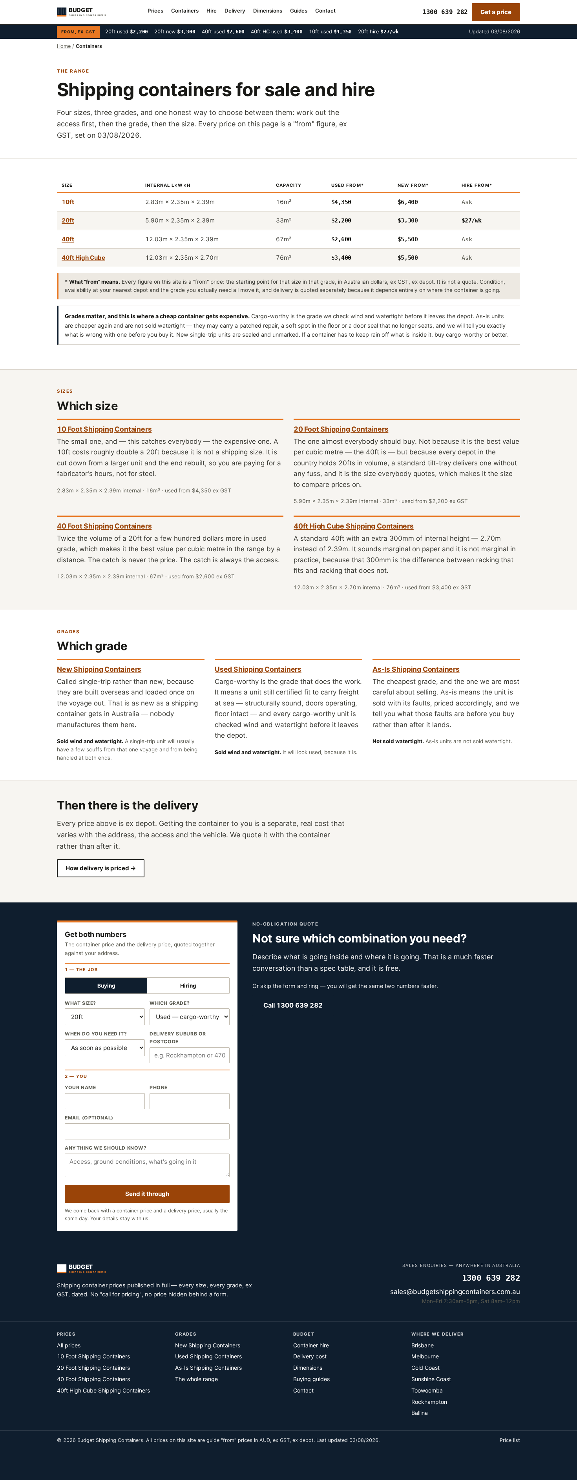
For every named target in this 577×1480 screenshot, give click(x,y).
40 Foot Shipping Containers (104, 526)
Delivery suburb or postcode (178, 1037)
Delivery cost (310, 1356)
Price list (510, 1440)
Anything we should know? (106, 1148)
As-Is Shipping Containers (416, 669)
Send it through (147, 1193)
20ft (68, 220)
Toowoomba (427, 1390)
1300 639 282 (445, 12)
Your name (80, 1087)
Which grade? (170, 1003)
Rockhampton (429, 1401)
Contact (325, 10)
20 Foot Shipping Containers (341, 429)
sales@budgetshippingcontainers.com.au (455, 1292)
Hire (211, 10)
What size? (80, 1003)
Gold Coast (425, 1367)
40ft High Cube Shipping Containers (354, 526)
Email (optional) (89, 1118)
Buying (106, 985)
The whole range (196, 1379)
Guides (298, 10)
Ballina (419, 1412)
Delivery (235, 10)
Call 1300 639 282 (293, 1005)
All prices (68, 1345)
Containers (185, 10)
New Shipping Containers (99, 669)
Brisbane (422, 1345)
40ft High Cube (83, 257)
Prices (155, 10)
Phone (159, 1087)
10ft (68, 202)
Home (64, 46)
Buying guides (311, 1379)
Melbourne (425, 1356)
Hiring (188, 985)
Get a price (495, 12)
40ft (68, 239)
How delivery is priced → (101, 868)
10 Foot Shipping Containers (104, 429)
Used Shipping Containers (258, 669)
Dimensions (267, 10)
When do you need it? (96, 1034)
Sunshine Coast (431, 1379)
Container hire (311, 1345)
